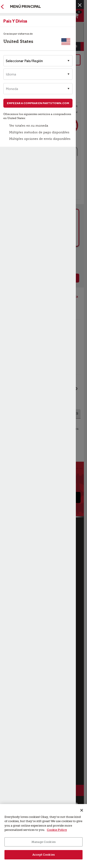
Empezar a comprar (38, 103)
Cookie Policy (57, 830)
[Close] (82, 810)
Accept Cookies (43, 854)
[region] (43, 833)
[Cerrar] (79, 5)
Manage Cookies (43, 842)
